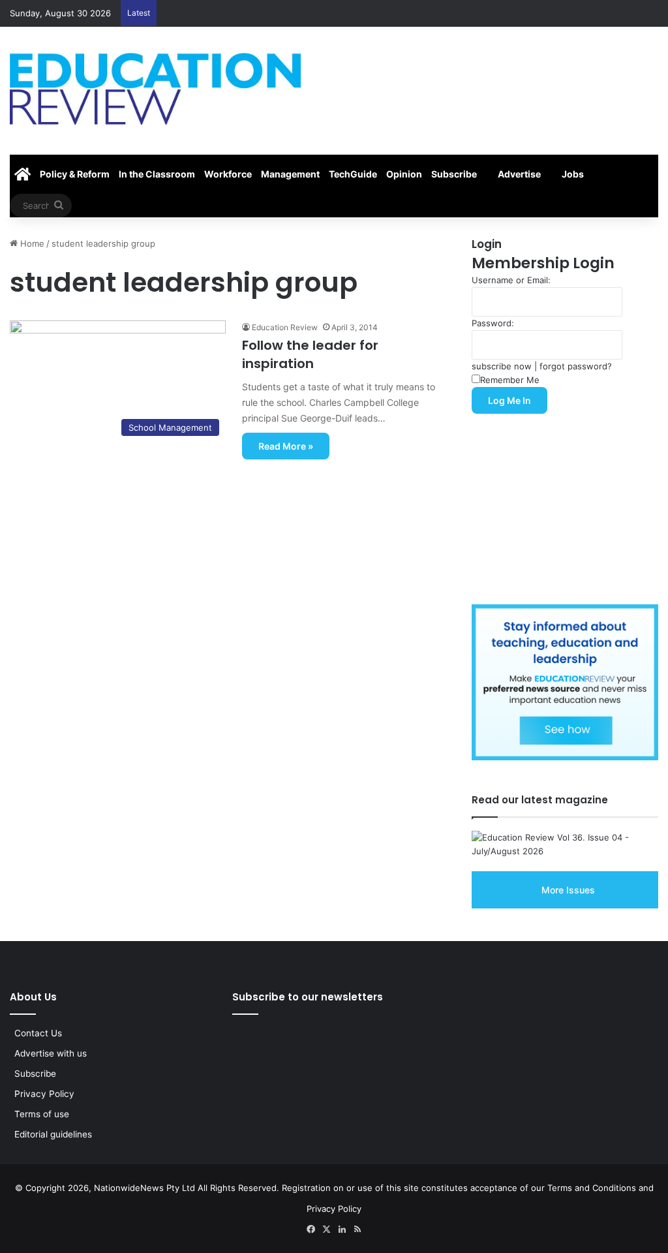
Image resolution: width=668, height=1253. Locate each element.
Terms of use (41, 1114)
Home (31, 243)
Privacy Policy (44, 1094)
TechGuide (353, 173)
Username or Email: (511, 280)
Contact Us (38, 1033)
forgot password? (575, 366)
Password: (493, 323)
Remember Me (509, 380)
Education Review (285, 327)
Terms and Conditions (591, 1188)
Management (290, 173)
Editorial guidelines (53, 1134)
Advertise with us (50, 1053)
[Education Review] (155, 89)
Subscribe (454, 173)
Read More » (285, 446)
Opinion (404, 173)
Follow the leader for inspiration (310, 354)
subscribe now (502, 366)
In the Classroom (157, 173)
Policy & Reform (75, 173)
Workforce (228, 173)
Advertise (519, 173)
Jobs (573, 173)
